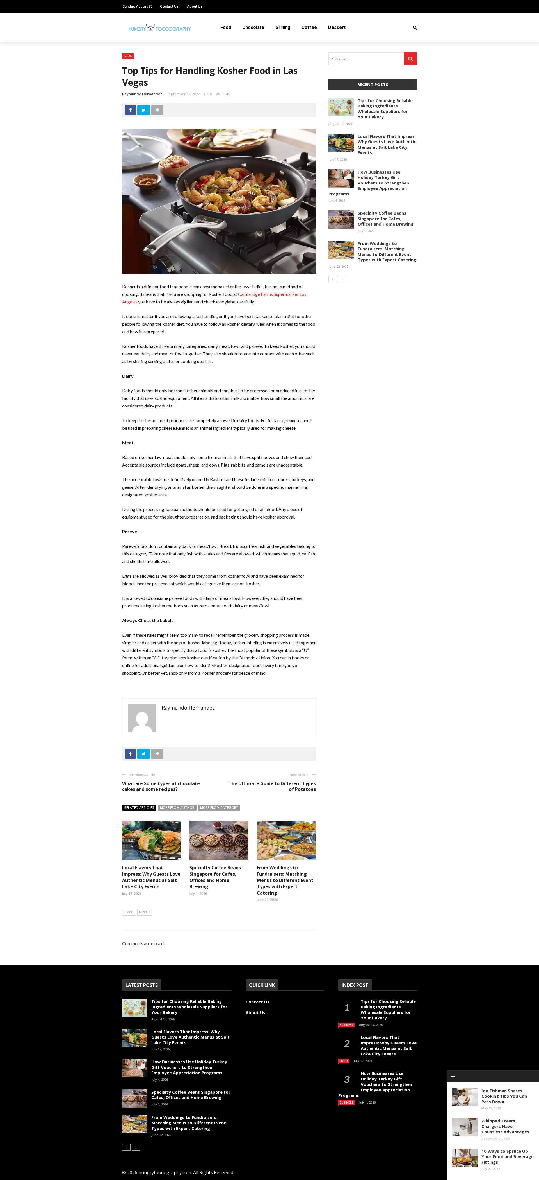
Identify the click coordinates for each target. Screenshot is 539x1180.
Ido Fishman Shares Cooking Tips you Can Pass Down (504, 1096)
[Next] (342, 279)
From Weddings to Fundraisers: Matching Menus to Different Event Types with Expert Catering (285, 880)
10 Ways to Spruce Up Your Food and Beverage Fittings (507, 1156)
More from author (177, 807)
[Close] (453, 1076)
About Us (194, 6)
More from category (219, 807)
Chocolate (253, 27)
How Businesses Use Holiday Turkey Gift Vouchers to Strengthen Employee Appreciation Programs (368, 183)
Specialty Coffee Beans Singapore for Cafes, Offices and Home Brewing (215, 876)
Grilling (282, 27)
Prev (130, 912)
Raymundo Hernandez (142, 93)
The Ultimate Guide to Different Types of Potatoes (272, 786)
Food (225, 27)
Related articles (139, 807)
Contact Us (169, 6)
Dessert (337, 27)
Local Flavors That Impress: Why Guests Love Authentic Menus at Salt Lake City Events (151, 876)
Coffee (309, 27)
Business (346, 1025)
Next (143, 912)
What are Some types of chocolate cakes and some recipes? (161, 786)
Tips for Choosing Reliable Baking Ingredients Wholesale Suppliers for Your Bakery (385, 109)
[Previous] (332, 279)
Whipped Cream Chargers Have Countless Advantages (505, 1126)
